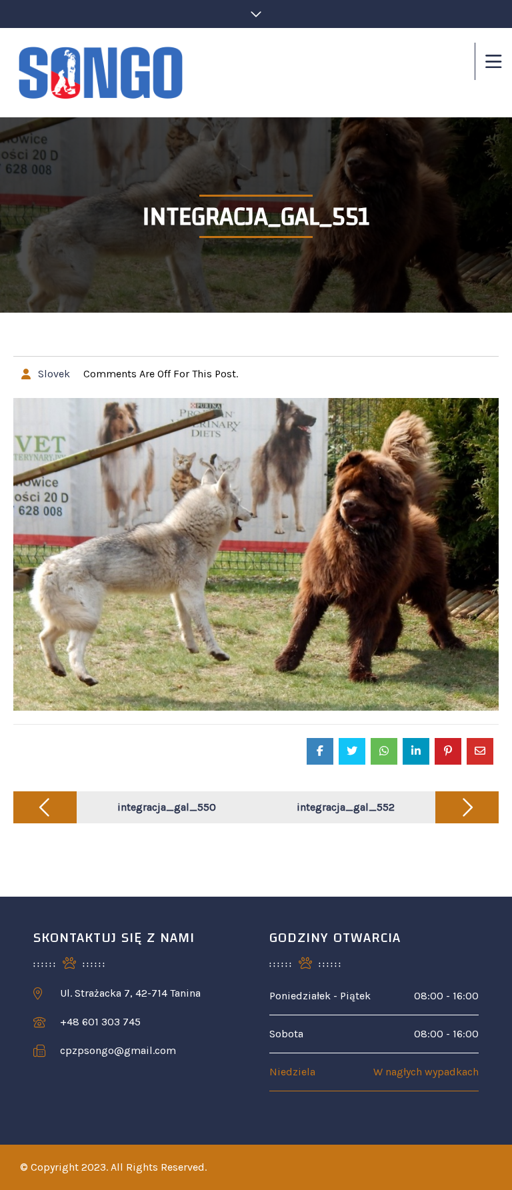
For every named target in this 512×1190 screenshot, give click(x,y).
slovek (54, 373)
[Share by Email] (480, 751)
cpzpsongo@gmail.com (118, 1050)
